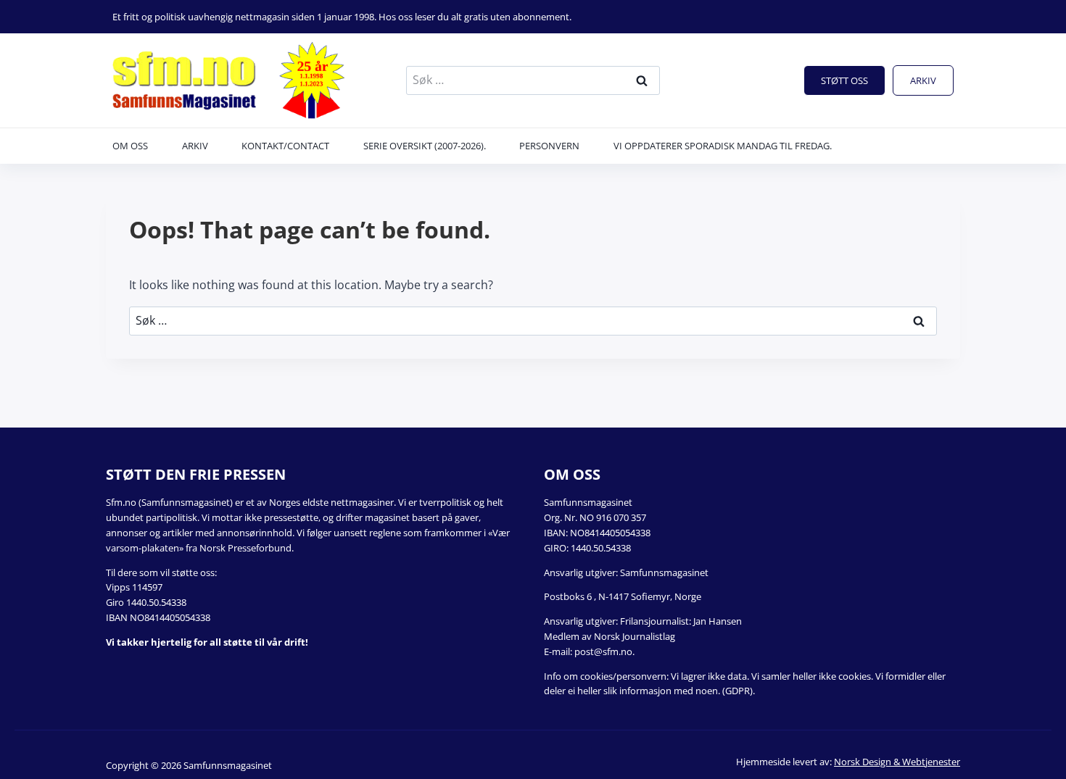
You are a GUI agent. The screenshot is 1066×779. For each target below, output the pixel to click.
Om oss (130, 145)
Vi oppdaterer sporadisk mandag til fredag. (722, 145)
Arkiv (923, 80)
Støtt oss (844, 80)
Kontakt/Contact (285, 145)
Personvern (549, 145)
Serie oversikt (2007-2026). (424, 145)
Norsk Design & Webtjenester (897, 761)
